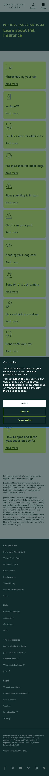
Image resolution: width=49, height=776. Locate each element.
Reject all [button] (24, 411)
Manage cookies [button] (24, 420)
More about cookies (14, 390)
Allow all (24, 403)
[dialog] (24, 392)
